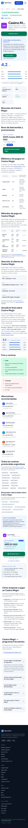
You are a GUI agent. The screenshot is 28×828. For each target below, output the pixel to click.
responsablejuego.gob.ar (9, 524)
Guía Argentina (4, 758)
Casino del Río (5, 472)
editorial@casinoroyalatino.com (13, 652)
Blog (2, 792)
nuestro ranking (19, 468)
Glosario (3, 790)
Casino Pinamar (5, 480)
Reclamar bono (13, 33)
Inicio (2, 9)
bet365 (3, 756)
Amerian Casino (14, 485)
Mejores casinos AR (5, 747)
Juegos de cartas (5, 781)
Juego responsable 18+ (6, 803)
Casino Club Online (14, 472)
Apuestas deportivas (6, 797)
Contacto (3, 813)
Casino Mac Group (15, 477)
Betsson (3, 754)
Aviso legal (3, 808)
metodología (19, 83)
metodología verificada (8, 521)
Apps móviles (4, 752)
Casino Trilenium (14, 480)
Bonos (2, 794)
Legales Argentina (5, 749)
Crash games (4, 779)
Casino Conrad (5, 488)
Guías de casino (5, 788)
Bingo (2, 776)
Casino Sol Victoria (22, 488)
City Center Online (5, 475)
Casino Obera (13, 488)
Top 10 (18, 3)
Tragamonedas (4, 767)
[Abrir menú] (25, 2)
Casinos (7, 9)
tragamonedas (17, 166)
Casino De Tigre (5, 482)
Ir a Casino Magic (9, 55)
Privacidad (3, 810)
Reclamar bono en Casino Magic (12, 150)
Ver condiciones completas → (14, 560)
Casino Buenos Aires (16, 475)
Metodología (4, 806)
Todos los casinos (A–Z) (6, 761)
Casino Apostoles (5, 485)
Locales (13, 9)
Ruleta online (4, 770)
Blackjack (3, 772)
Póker (2, 774)
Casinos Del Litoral (6, 477)
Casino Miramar (14, 482)
